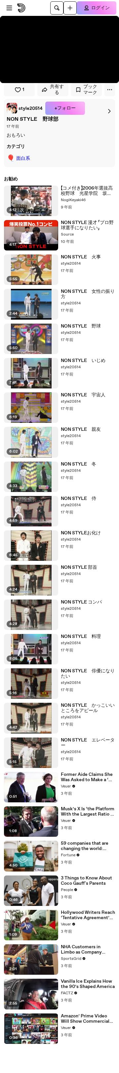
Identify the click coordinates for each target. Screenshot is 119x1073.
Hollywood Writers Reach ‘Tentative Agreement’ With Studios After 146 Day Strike (88, 915)
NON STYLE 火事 (81, 257)
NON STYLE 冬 (78, 464)
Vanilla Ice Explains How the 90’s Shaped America (88, 984)
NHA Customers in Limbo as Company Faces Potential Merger (86, 949)
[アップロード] (70, 8)
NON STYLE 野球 (81, 326)
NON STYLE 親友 (81, 429)
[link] (25, 108)
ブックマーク (90, 90)
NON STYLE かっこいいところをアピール (88, 708)
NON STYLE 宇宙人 (83, 395)
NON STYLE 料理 (81, 636)
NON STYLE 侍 (78, 498)
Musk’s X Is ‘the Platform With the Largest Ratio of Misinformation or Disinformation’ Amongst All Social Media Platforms (88, 811)
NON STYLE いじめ (83, 360)
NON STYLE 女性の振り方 (88, 294)
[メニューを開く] (9, 8)
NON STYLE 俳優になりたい (88, 673)
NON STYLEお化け (81, 533)
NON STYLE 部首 (79, 567)
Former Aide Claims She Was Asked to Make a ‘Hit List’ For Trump (88, 777)
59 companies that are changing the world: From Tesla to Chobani (84, 846)
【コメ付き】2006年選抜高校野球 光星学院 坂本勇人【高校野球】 (87, 191)
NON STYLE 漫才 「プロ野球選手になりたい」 (87, 225)
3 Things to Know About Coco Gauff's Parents (86, 880)
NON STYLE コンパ (81, 602)
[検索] (56, 8)
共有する (57, 90)
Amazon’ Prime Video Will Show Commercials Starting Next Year (86, 1018)
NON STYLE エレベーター (88, 743)
